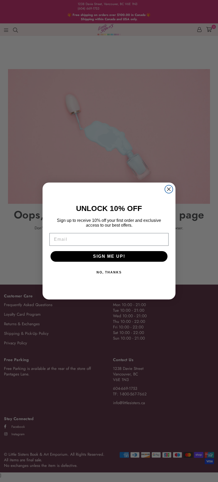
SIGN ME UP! (109, 256)
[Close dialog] (169, 189)
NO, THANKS (109, 272)
